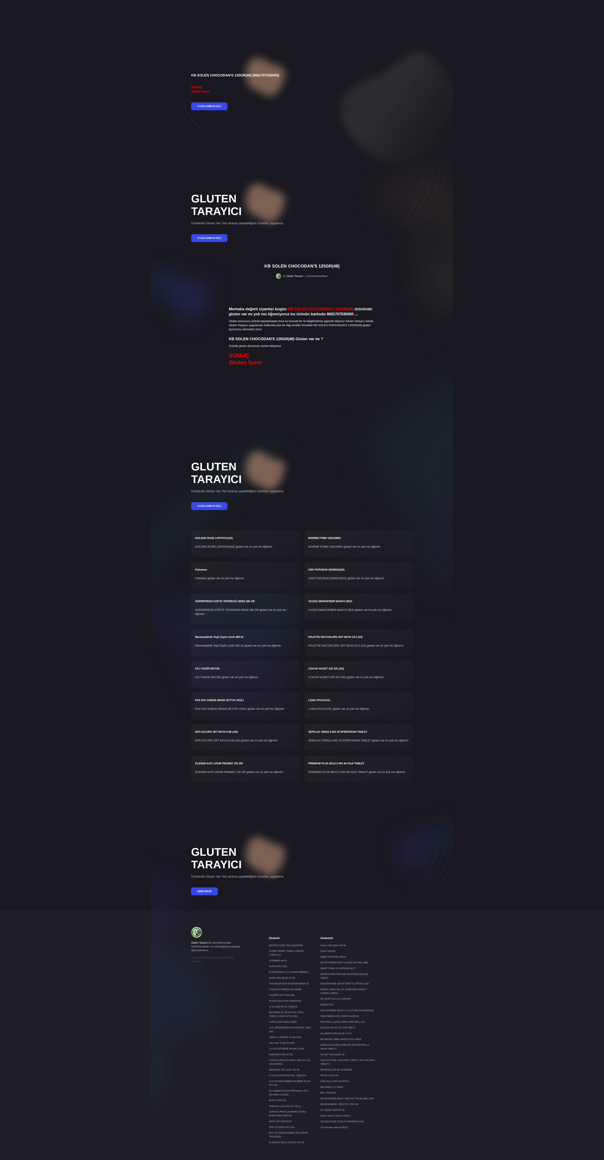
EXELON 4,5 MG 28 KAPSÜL (335, 1081)
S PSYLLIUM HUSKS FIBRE (283, 1022)
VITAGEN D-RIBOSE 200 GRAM (285, 989)
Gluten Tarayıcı (295, 276)
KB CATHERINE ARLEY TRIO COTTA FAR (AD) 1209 (346, 1098)
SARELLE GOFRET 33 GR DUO (285, 1037)
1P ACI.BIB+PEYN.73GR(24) (283, 1006)
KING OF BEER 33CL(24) (282, 1127)
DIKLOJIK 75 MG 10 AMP (281, 1043)
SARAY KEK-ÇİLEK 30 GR (282, 978)
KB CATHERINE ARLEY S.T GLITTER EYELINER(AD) (347, 1010)
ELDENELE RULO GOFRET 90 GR (286, 1142)
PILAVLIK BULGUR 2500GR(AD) (285, 1001)
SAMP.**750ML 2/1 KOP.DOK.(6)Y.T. (338, 968)
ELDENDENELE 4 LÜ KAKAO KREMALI (288, 972)
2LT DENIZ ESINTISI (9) (332, 1110)
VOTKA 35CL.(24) (278, 966)
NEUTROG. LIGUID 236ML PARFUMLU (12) (342, 1022)
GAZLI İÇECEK (328, 951)
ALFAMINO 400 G (278, 960)
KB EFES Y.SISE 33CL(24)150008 (286, 945)
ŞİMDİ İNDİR (204, 891)
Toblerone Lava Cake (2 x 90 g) (284, 1106)
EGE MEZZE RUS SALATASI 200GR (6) (289, 983)
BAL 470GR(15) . (328, 1092)
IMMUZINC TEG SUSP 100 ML (284, 1069)
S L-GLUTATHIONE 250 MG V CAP (286, 1048)
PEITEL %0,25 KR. (329, 1075)
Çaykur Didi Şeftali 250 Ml (333, 945)
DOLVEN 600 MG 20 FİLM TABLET (338, 1027)
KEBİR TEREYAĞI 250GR (333, 957)
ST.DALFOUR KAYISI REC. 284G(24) (287, 1075)
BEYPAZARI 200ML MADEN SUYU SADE (340, 1039)
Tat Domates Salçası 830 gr (334, 1127)
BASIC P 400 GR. (277, 1100)
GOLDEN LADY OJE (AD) (282, 995)
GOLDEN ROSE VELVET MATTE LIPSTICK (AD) (344, 983)
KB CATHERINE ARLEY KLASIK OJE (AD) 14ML (344, 962)
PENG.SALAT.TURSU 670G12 (335, 1116)
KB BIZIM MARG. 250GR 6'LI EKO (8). (339, 1104)
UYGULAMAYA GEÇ (209, 106)
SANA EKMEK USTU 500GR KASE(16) (339, 1016)
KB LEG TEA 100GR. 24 (332, 1054)
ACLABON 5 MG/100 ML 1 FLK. (336, 1033)
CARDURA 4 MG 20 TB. (281, 1054)
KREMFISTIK (327, 1004)
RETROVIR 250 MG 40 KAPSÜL (336, 1069)
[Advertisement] (302, 10)
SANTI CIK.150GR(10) (280, 1121)
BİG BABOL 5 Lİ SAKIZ (331, 1087)
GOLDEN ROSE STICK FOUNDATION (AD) (342, 1121)
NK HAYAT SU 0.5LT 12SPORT (335, 999)
